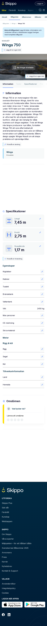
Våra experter (8, 539)
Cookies (5, 593)
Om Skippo (6, 534)
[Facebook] (3, 615)
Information (8, 84)
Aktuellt (4, 17)
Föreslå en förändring (14, 259)
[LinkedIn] (9, 615)
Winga (14, 23)
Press (4, 557)
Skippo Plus (7, 503)
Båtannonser (26, 17)
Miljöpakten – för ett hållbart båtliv (16, 543)
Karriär (5, 562)
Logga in (40, 3)
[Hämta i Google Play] (34, 604)
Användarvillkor (9, 584)
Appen (31, 10)
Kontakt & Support (10, 571)
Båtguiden (14, 17)
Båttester (38, 17)
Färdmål (12, 10)
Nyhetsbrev (7, 566)
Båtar (4, 10)
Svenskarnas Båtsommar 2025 (15, 548)
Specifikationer (30, 84)
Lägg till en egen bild (13, 50)
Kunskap (22, 10)
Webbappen (7, 521)
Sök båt (5, 508)
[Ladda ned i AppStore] (12, 604)
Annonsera (7, 552)
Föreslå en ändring (13, 144)
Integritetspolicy (9, 588)
